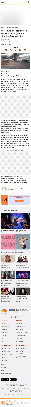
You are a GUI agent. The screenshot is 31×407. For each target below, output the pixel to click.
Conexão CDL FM (6, 354)
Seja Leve (19, 338)
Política (3, 338)
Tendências (19, 341)
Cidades (16, 27)
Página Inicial (4, 27)
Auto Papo (19, 323)
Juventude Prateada (22, 332)
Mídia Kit (3, 370)
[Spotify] (16, 317)
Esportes (4, 332)
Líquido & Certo (21, 335)
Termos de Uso (20, 348)
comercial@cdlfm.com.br (18, 312)
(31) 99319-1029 (23, 309)
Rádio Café (4, 360)
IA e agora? (19, 329)
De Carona (4, 357)
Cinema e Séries (6, 326)
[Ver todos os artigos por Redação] (2, 40)
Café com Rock (6, 348)
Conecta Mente (5, 351)
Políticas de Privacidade (19, 352)
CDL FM (3, 367)
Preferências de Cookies (21, 357)
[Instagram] (12, 317)
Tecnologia (4, 341)
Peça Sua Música (6, 373)
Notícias (11, 27)
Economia (4, 329)
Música (3, 335)
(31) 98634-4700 (24, 310)
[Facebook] (20, 317)
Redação (7, 39)
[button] (28, 2)
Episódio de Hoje (21, 326)
